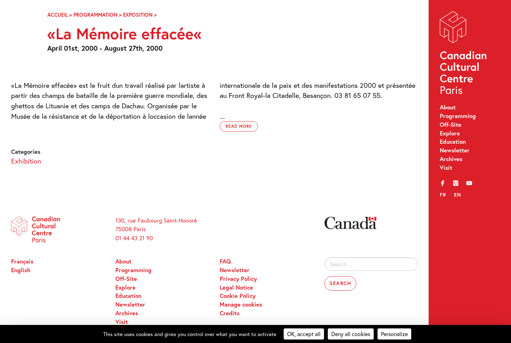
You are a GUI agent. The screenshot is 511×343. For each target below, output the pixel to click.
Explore (450, 133)
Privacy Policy (238, 279)
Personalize (394, 333)
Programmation (95, 14)
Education (453, 141)
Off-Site (450, 124)
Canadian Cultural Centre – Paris (464, 54)
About (448, 107)
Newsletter (455, 150)
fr (443, 194)
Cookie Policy (238, 296)
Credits (230, 313)
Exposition (138, 14)
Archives (451, 159)
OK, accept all (304, 333)
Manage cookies (241, 304)
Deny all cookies (350, 333)
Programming (458, 116)
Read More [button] (239, 126)
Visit (446, 168)
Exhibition (26, 160)
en (457, 194)
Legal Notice (236, 287)
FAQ (225, 261)
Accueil (57, 14)
